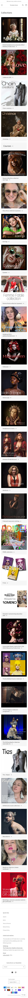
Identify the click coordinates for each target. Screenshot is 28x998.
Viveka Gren (12, 995)
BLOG (4, 920)
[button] (2, 5)
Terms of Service (7, 923)
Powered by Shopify (17, 995)
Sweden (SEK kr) (13, 982)
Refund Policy (6, 927)
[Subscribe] (23, 966)
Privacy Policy (6, 930)
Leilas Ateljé (6, 955)
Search (4, 916)
